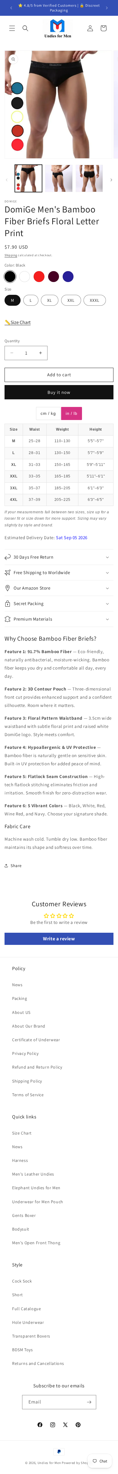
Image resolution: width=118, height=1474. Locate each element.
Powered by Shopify (77, 1463)
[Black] (10, 276)
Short (17, 1294)
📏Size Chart (18, 322)
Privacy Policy (25, 1053)
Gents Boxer (24, 1215)
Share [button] (16, 865)
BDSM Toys (22, 1349)
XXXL (95, 300)
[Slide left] (6, 180)
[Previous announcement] (11, 8)
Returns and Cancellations (38, 1363)
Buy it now (59, 392)
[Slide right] (111, 180)
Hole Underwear (28, 1322)
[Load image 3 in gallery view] (89, 178)
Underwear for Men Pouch (37, 1201)
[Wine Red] (53, 276)
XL (49, 300)
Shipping (11, 255)
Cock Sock (22, 1281)
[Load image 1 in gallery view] (28, 178)
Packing (19, 998)
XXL (71, 300)
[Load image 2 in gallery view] (58, 178)
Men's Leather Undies (33, 1174)
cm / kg (48, 413)
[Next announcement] (106, 8)
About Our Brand (28, 1026)
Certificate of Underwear (36, 1039)
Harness (20, 1160)
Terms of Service (28, 1094)
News (17, 984)
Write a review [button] (59, 938)
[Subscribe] (89, 1402)
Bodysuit (20, 1229)
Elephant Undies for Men (36, 1187)
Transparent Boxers (31, 1336)
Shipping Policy (27, 1081)
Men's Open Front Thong (36, 1242)
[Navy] (68, 276)
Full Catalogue (26, 1308)
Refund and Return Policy (37, 1067)
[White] (24, 276)
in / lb (71, 413)
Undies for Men (49, 1463)
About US (21, 1012)
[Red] (39, 276)
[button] (12, 28)
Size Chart (22, 1133)
